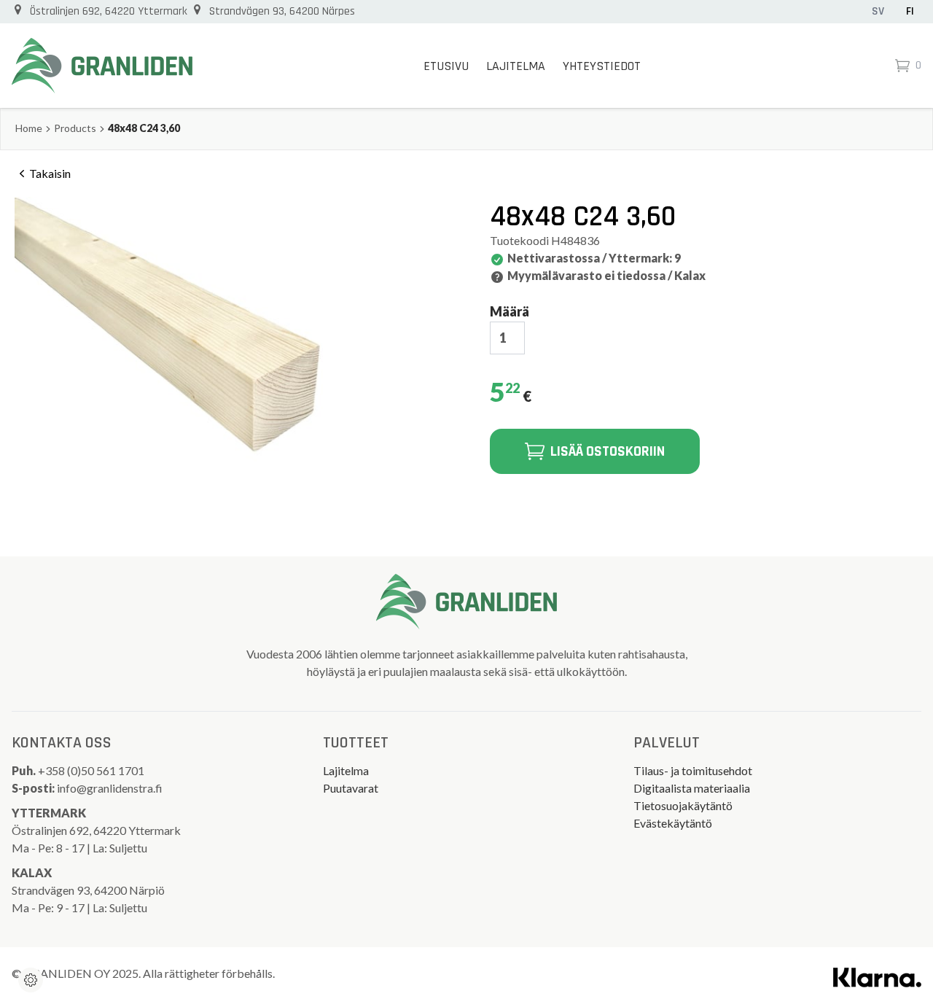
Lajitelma (515, 66)
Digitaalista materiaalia (691, 788)
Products (75, 128)
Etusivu (446, 66)
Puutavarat (350, 788)
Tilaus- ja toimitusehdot (692, 770)
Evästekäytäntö (672, 823)
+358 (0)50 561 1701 (92, 770)
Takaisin (50, 173)
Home (28, 128)
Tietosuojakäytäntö (683, 805)
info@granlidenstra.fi (110, 788)
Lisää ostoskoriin (607, 451)
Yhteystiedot (602, 66)
